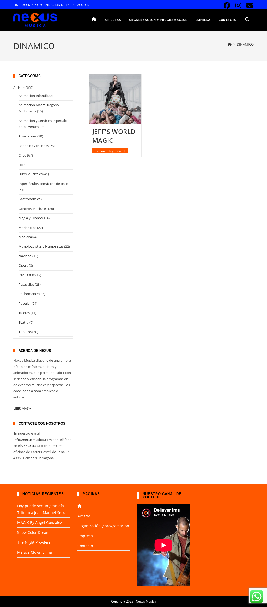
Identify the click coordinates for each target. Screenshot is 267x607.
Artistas (19, 87)
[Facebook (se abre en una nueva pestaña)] (227, 5)
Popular (25, 303)
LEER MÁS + (22, 408)
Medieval (26, 237)
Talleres (24, 312)
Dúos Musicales (31, 174)
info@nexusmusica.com (32, 439)
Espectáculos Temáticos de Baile (43, 183)
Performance (29, 293)
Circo (22, 155)
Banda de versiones (34, 145)
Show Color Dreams (34, 532)
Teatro (24, 322)
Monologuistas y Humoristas (41, 246)
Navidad (25, 256)
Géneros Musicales (33, 208)
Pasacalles (26, 284)
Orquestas (27, 275)
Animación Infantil (33, 95)
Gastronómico (30, 199)
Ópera (23, 265)
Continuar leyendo (111, 151)
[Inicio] (230, 44)
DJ (20, 164)
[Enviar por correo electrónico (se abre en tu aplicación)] (249, 5)
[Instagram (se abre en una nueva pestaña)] (238, 5)
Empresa (85, 535)
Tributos (25, 331)
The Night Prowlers (34, 542)
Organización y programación (103, 525)
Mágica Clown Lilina (34, 552)
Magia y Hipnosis (32, 218)
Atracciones (28, 136)
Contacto (85, 545)
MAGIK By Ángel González (39, 522)
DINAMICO (245, 44)
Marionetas (27, 227)
